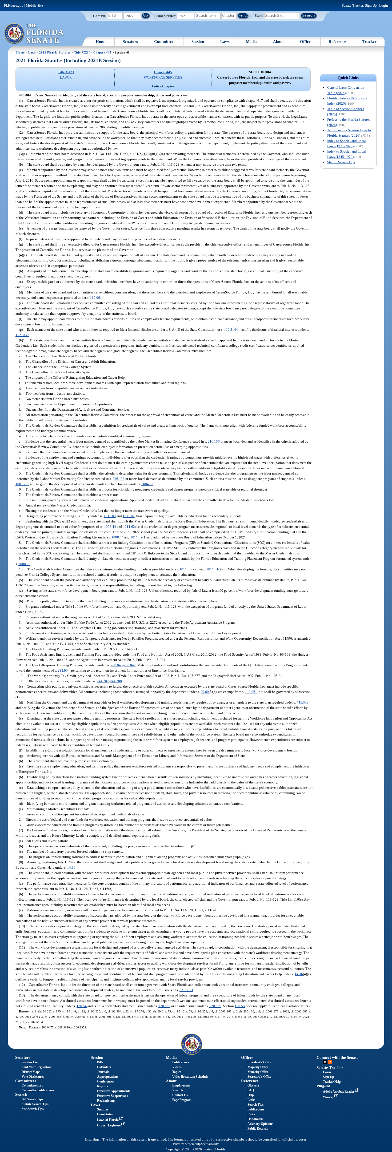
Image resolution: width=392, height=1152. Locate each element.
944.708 (116, 681)
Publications (180, 1062)
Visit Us (177, 1090)
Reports (102, 1086)
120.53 (240, 1006)
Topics (176, 1072)
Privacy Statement (186, 1144)
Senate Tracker (330, 1067)
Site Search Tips (33, 1109)
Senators (130, 41)
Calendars (104, 1067)
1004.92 (147, 484)
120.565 (164, 1006)
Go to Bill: (99, 16)
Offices (306, 41)
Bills (100, 1062)
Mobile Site (34, 5)
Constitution (105, 1114)
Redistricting (106, 1100)
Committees (164, 41)
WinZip (328, 1097)
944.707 (103, 681)
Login (383, 5)
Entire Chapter (163, 86)
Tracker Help (332, 1082)
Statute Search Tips (341, 162)
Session (197, 41)
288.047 (130, 665)
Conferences (105, 1081)
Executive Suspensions (112, 1096)
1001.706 (22, 484)
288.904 (64, 670)
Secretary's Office (259, 1077)
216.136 (214, 441)
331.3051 (186, 990)
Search (259, 15)
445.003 (303, 702)
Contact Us (180, 1095)
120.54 (82, 1006)
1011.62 (129, 527)
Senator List (30, 1062)
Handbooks (255, 1119)
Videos (177, 1067)
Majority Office (257, 1067)
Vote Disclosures (33, 1077)
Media (251, 41)
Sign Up (371, 5)
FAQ (250, 1090)
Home (101, 41)
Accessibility (209, 1144)
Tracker (369, 41)
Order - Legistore (109, 1125)
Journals (103, 1072)
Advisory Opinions (260, 1124)
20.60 (205, 692)
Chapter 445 (102, 52)
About (278, 41)
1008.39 (24, 564)
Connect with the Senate (337, 1057)
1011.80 (110, 516)
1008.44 (110, 527)
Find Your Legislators (36, 1067)
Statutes (102, 1109)
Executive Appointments (113, 1091)
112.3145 (22, 335)
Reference (337, 41)
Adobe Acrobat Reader (339, 1091)
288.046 (117, 665)
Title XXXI (82, 52)
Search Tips (255, 1104)
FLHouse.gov (13, 5)
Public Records (257, 1128)
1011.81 (129, 516)
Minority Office (257, 1072)
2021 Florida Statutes (54, 52)
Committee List (32, 1085)
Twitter (325, 1062)
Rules (251, 1114)
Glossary (253, 1085)
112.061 (96, 298)
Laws (225, 41)
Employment (181, 1085)
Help (250, 1095)
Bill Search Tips (32, 1099)
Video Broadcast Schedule (190, 1077)
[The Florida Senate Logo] (34, 33)
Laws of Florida (108, 1120)
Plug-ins (323, 1086)
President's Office (259, 1062)
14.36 (71, 867)
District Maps (31, 1072)
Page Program (181, 1100)
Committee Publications (38, 1090)
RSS (330, 1062)
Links (251, 1100)
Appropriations (107, 1077)
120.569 (215, 1006)
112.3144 (231, 330)
